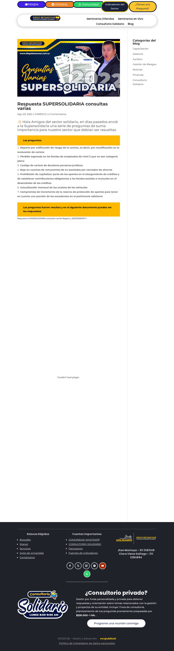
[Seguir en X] (78, 565)
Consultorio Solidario (110, 24)
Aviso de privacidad (32, 553)
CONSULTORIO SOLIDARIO (85, 544)
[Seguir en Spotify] (94, 565)
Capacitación (141, 48)
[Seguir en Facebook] (70, 565)
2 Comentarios (57, 114)
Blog (131, 24)
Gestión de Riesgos (144, 64)
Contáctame (27, 557)
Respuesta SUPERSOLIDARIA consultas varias (62, 106)
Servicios (25, 548)
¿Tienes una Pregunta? (142, 6)
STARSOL (61, 4)
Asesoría (138, 53)
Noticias (137, 69)
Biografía (25, 539)
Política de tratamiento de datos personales (87, 643)
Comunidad (90, 4)
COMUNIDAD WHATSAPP (84, 539)
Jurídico (137, 59)
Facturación (76, 548)
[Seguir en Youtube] (102, 565)
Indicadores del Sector (114, 6)
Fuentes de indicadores (83, 553)
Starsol (24, 544)
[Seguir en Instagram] (86, 565)
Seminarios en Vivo (130, 19)
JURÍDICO (40, 114)
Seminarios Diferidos (100, 19)
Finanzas (138, 74)
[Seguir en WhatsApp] (87, 574)
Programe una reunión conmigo (116, 623)
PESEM (33, 4)
